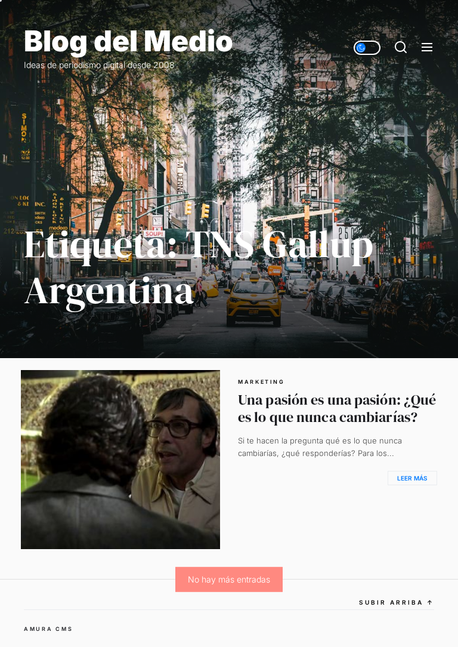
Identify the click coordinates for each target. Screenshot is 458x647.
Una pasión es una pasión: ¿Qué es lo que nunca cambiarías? (337, 408)
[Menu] (427, 47)
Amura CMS (48, 629)
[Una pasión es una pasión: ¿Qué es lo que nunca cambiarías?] (120, 459)
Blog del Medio (128, 41)
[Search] (401, 47)
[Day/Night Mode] (367, 47)
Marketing (261, 382)
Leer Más (412, 478)
